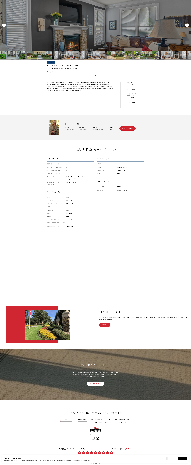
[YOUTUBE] (103, 452)
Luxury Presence (93, 449)
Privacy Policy (125, 449)
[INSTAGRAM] (83, 452)
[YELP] (95, 452)
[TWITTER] (99, 452)
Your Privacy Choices (95, 463)
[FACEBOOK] (79, 452)
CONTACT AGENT (127, 128)
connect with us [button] (95, 383)
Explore (104, 324)
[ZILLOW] (111, 452)
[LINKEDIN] (87, 452)
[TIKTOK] (91, 452)
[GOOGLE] (107, 452)
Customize (172, 458)
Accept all (182, 458)
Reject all (162, 458)
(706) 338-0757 (83, 129)
